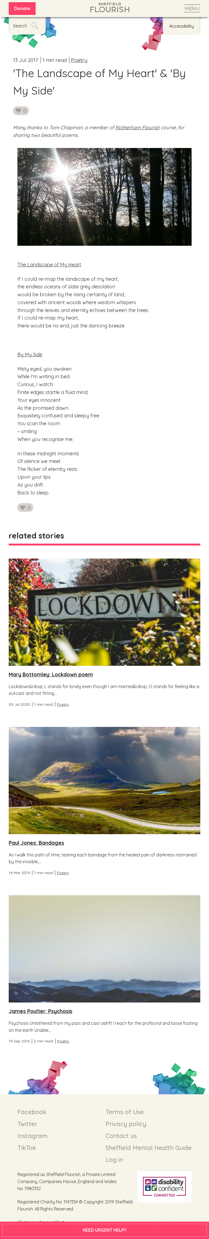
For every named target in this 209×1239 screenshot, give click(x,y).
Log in (114, 1160)
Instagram (32, 1136)
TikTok (26, 1148)
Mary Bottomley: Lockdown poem (51, 674)
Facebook (31, 1112)
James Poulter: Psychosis (40, 1011)
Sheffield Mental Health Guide (149, 1148)
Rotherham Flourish (137, 127)
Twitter (27, 1124)
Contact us (121, 1136)
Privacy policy (126, 1124)
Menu (192, 8)
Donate (22, 8)
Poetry (79, 60)
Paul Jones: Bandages (36, 843)
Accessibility (181, 26)
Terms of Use (125, 1112)
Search (20, 26)
